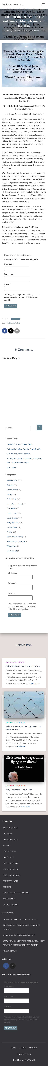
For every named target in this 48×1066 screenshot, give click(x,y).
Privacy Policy (24, 1054)
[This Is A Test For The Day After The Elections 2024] (24, 705)
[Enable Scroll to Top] (43, 1061)
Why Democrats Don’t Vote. (19, 789)
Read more (35, 683)
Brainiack (10, 485)
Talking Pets (11, 546)
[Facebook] (6, 966)
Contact (33, 1048)
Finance (9, 494)
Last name (8, 274)
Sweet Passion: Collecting (16, 541)
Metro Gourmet (12, 518)
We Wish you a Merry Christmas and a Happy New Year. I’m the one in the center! (23, 943)
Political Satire (12, 527)
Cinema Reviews (12, 490)
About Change (12, 467)
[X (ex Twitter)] (13, 966)
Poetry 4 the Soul (13, 523)
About (22, 1048)
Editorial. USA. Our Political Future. (20, 444)
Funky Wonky (12, 499)
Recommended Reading (15, 537)
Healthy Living (12, 513)
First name (8, 264)
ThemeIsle (32, 1060)
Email (7, 284)
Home (13, 1048)
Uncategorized (12, 551)
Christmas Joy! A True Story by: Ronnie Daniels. (24, 449)
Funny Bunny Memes (14, 504)
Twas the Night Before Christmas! (19, 454)
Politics (15, 319)
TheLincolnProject (13, 323)
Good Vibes (11, 509)
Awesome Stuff (12, 480)
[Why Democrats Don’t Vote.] (24, 768)
